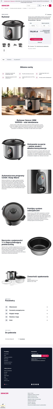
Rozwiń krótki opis (32, 20)
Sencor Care (6, 380)
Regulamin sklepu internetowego (34, 399)
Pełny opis (38, 20)
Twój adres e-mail (34, 353)
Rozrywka (6, 358)
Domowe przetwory (8, 362)
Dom (5, 355)
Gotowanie (6, 8)
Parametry (9, 59)
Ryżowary (25, 8)
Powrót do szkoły (7, 363)
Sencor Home (30, 393)
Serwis (5, 373)
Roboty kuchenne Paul (32, 396)
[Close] (51, 1)
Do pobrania (22, 339)
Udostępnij (49, 14)
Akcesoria (6, 360)
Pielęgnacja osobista (8, 357)
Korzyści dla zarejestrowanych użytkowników (37, 404)
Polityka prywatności (32, 400)
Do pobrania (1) (17, 59)
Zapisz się (45, 355)
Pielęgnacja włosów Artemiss (33, 394)
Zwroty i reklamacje (32, 403)
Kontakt (5, 372)
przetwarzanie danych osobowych (38, 360)
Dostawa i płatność (31, 402)
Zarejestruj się (7, 1)
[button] (36, 39)
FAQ (5, 377)
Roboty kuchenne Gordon (33, 397)
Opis (3, 59)
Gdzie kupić (6, 375)
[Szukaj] (39, 5)
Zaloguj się (12, 1)
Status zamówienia (8, 370)
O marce (6, 378)
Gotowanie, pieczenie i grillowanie (15, 8)
